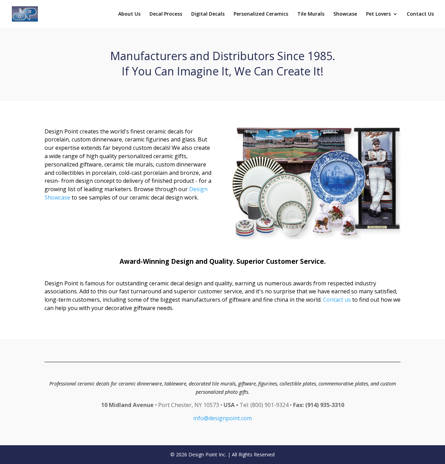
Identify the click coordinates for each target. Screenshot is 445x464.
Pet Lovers (378, 14)
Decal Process (165, 14)
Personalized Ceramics (261, 14)
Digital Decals (208, 14)
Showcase (345, 14)
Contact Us (420, 14)
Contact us (337, 299)
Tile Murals (310, 14)
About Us (129, 14)
